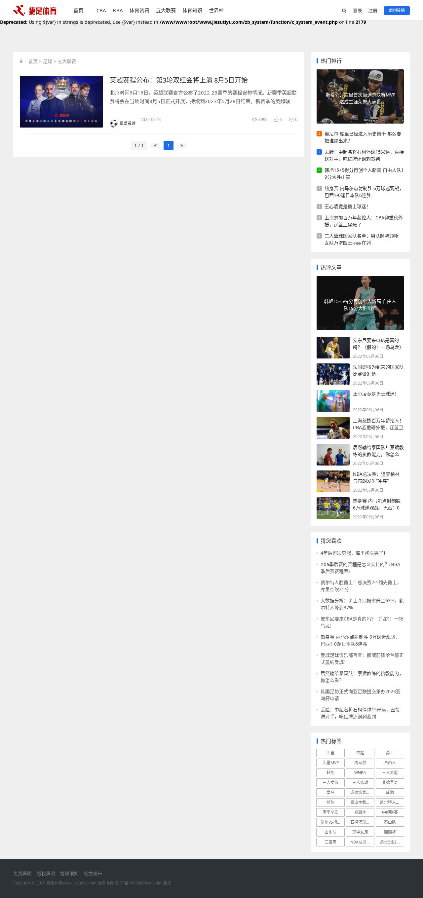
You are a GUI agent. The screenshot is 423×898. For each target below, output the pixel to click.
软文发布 (93, 873)
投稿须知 (69, 873)
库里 (330, 753)
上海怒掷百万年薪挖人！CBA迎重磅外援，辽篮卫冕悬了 (364, 221)
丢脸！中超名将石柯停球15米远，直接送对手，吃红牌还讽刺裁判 (364, 155)
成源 (390, 792)
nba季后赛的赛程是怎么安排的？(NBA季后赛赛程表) (360, 567)
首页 (78, 10)
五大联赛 (166, 10)
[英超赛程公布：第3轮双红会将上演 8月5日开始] (61, 102)
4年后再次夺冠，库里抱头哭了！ (354, 553)
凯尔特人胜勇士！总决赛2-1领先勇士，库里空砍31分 (361, 585)
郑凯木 (360, 812)
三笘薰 (330, 842)
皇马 (330, 792)
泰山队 (390, 822)
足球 (47, 61)
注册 (372, 10)
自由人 (390, 763)
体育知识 (192, 10)
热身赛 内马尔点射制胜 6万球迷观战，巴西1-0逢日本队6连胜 (364, 191)
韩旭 (330, 772)
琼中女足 (360, 832)
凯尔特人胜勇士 (392, 802)
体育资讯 (139, 10)
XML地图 (164, 883)
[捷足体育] (35, 13)
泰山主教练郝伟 (362, 802)
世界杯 (216, 10)
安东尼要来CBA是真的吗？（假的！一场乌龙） (362, 622)
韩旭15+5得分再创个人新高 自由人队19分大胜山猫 (364, 173)
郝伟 (330, 802)
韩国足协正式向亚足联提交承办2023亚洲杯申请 (361, 694)
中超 (360, 753)
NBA (118, 10)
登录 (357, 10)
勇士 (390, 753)
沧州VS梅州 (331, 822)
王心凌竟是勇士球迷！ (348, 206)
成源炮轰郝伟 (362, 792)
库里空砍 (330, 812)
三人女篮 (330, 782)
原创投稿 (397, 10)
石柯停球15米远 (362, 822)
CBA (101, 10)
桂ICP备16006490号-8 (134, 883)
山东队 (330, 832)
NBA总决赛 (360, 842)
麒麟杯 (390, 832)
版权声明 (46, 873)
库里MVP (331, 763)
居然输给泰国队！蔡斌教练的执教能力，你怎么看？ (362, 676)
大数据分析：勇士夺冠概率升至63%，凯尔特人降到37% (362, 604)
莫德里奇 (390, 782)
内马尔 (360, 763)
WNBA (360, 772)
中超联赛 (390, 812)
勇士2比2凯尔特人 (392, 842)
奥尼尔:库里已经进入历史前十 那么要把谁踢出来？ (363, 137)
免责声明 (22, 873)
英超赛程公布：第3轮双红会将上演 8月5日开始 (179, 80)
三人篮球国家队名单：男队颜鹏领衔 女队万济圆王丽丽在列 (362, 239)
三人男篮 (390, 772)
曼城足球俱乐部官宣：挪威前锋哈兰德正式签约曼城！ (362, 658)
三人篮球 (360, 782)
